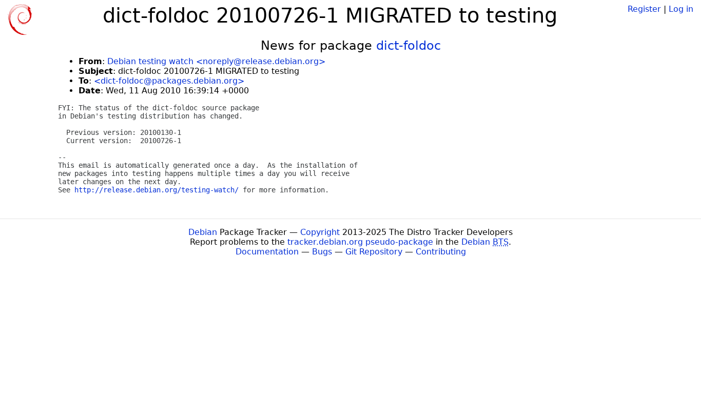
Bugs (322, 252)
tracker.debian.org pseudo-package (360, 242)
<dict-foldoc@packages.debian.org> (169, 81)
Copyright (320, 232)
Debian (202, 232)
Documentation (267, 252)
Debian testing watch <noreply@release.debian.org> (216, 61)
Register (644, 9)
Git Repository (373, 252)
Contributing (441, 252)
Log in (681, 9)
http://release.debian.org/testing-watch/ (156, 190)
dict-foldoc (408, 45)
